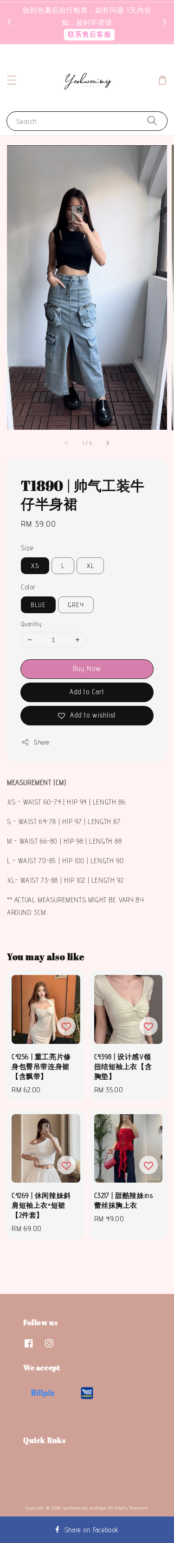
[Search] (152, 121)
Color (28, 587)
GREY (76, 605)
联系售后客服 (89, 34)
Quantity (31, 624)
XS (35, 565)
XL (90, 565)
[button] (11, 80)
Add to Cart (87, 692)
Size (27, 548)
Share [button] (42, 742)
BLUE (38, 605)
